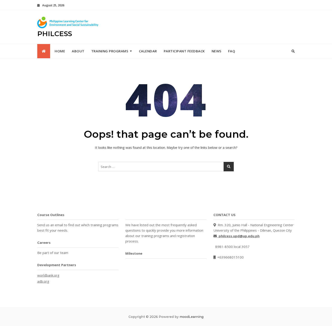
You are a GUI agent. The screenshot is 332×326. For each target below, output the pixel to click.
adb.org (43, 281)
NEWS (216, 51)
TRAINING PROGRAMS (109, 51)
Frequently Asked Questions (149, 214)
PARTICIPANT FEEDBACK (184, 51)
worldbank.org (48, 275)
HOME (60, 51)
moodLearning (191, 317)
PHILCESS (54, 34)
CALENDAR (148, 51)
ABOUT (78, 51)
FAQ (231, 51)
